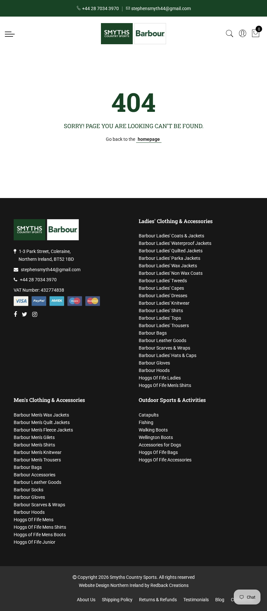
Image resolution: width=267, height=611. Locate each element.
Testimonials (196, 599)
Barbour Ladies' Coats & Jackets (171, 235)
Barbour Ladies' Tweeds (163, 280)
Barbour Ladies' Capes (161, 288)
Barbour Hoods (154, 370)
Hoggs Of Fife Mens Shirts (40, 527)
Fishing (146, 422)
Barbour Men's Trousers (37, 459)
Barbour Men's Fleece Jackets (43, 429)
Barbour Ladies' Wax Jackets (168, 265)
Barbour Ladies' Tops (160, 318)
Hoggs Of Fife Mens (33, 519)
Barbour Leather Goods (162, 340)
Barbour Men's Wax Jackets (41, 415)
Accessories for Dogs (160, 444)
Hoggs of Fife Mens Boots (40, 534)
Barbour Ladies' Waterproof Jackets (175, 243)
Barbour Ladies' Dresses (163, 295)
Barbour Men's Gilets (34, 437)
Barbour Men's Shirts (34, 444)
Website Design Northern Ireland (111, 585)
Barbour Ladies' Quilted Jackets (171, 250)
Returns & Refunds (158, 599)
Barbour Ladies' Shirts (161, 310)
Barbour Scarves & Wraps (164, 348)
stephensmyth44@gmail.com (50, 269)
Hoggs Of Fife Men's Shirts (165, 385)
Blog (219, 599)
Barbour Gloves (154, 362)
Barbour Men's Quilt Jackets (42, 422)
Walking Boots (153, 429)
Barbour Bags (153, 333)
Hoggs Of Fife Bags (158, 452)
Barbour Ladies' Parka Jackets (169, 258)
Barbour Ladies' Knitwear (164, 303)
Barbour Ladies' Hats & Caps (167, 355)
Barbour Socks (28, 489)
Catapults (149, 415)
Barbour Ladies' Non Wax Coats (171, 273)
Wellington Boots (156, 437)
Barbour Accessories (34, 474)
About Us (86, 599)
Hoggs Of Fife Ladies (160, 377)
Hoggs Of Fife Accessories (165, 459)
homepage (149, 139)
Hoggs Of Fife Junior (34, 542)
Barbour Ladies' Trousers (164, 325)
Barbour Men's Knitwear (38, 452)
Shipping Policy (117, 599)
